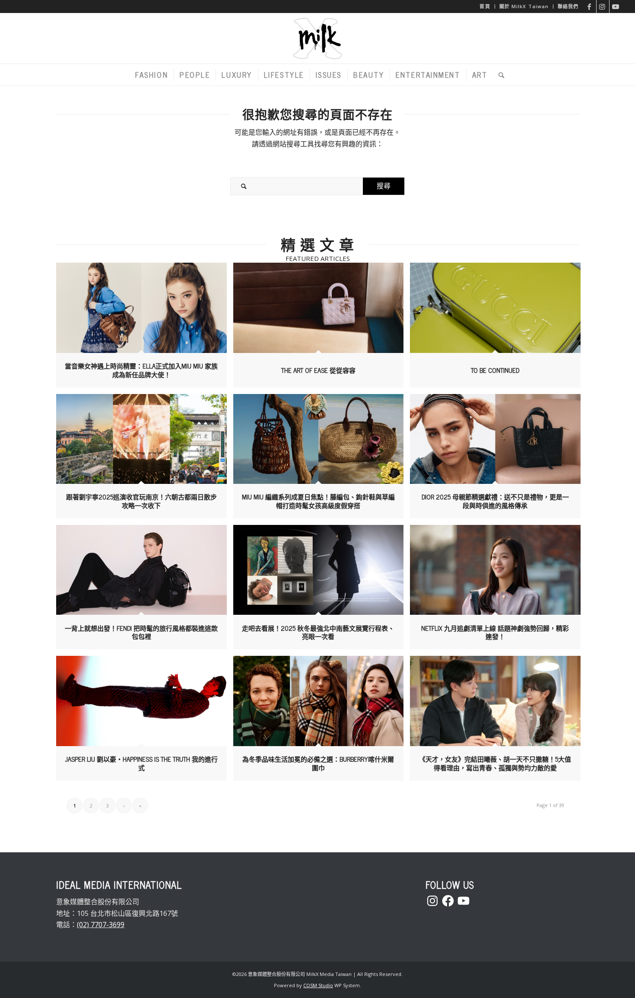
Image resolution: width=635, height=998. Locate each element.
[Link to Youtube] (616, 6)
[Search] (499, 75)
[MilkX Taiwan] (317, 38)
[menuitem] (485, 6)
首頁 (484, 6)
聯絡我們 (568, 6)
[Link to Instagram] (603, 6)
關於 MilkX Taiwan (524, 6)
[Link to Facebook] (590, 6)
